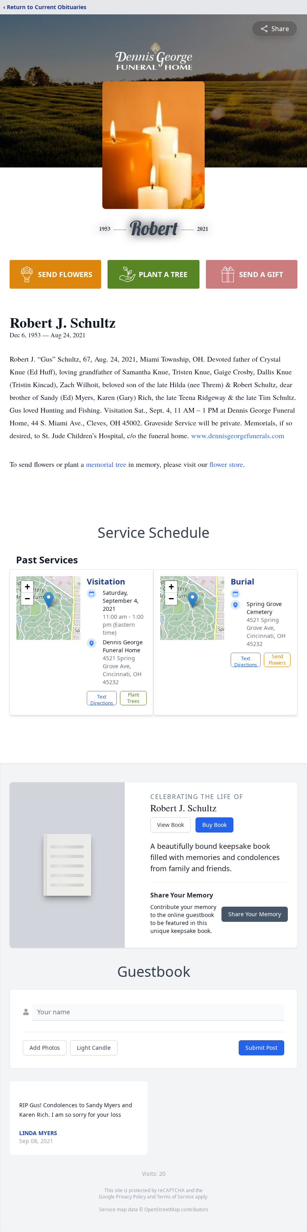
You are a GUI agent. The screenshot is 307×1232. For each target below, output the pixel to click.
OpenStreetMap (162, 1209)
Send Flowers (277, 659)
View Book (170, 825)
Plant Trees (133, 698)
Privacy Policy (131, 1196)
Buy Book (214, 825)
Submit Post (261, 1047)
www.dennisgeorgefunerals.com (237, 435)
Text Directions (101, 699)
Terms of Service (175, 1196)
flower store (226, 464)
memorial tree (106, 464)
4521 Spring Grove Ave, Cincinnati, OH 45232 (122, 670)
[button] (49, 600)
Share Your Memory (254, 914)
